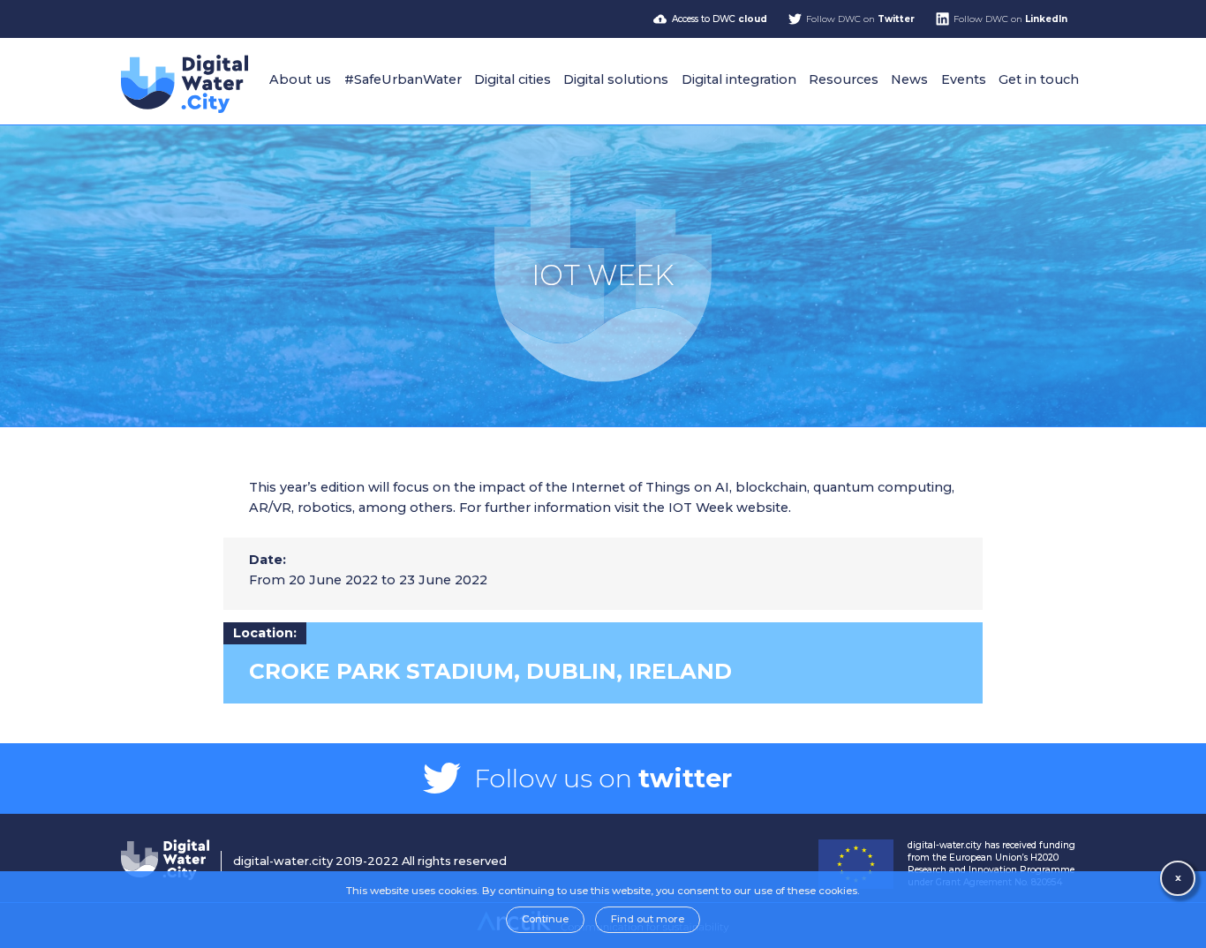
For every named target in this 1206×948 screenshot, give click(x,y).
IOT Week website (728, 507)
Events (963, 79)
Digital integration (739, 79)
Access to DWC (719, 19)
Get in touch (1039, 79)
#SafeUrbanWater (403, 79)
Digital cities (512, 79)
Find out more (647, 919)
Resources (843, 79)
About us (300, 79)
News (909, 79)
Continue (545, 919)
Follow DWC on (860, 19)
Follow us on (603, 778)
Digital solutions (615, 79)
